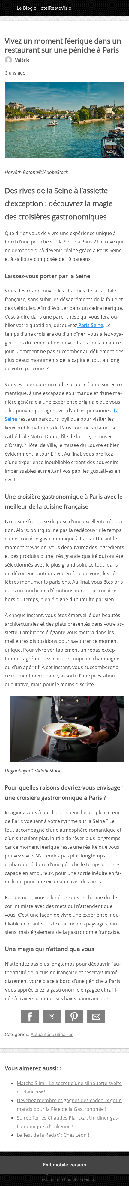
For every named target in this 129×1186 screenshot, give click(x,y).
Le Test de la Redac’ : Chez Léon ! (53, 1135)
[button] (30, 1016)
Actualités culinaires (52, 1034)
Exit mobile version (64, 1165)
